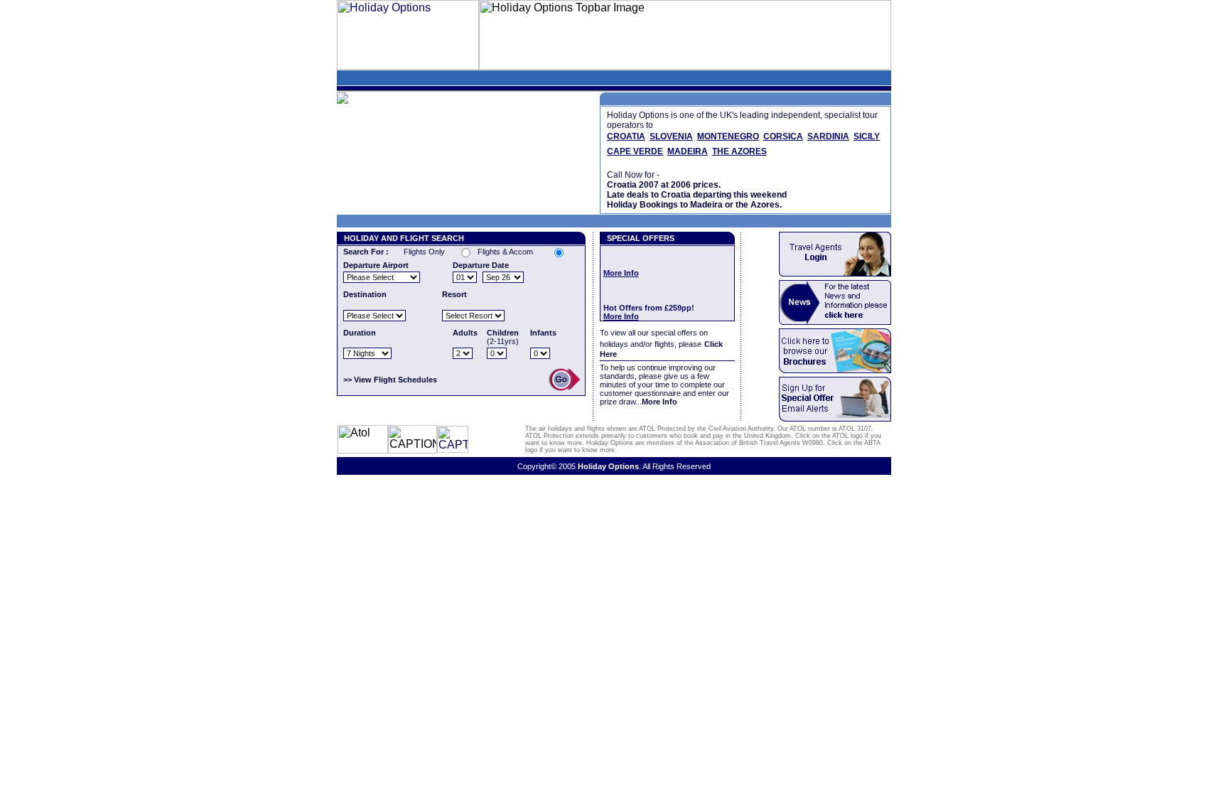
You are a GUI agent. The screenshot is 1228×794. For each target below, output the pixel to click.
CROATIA (626, 136)
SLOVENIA (671, 136)
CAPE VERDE (635, 151)
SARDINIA (828, 136)
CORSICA (783, 136)
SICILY (866, 136)
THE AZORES (739, 151)
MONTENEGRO (728, 136)
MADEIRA (687, 151)
